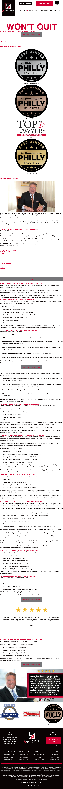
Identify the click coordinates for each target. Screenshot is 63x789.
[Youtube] (38, 786)
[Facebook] (25, 786)
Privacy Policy (39, 782)
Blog (51, 10)
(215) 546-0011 (11, 741)
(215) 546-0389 (11, 743)
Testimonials (44, 10)
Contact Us (57, 10)
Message (3, 268)
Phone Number (5, 263)
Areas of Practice (33, 10)
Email (2, 258)
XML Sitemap (23, 782)
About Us (22, 10)
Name (2, 253)
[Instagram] (34, 786)
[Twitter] (28, 786)
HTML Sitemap (31, 782)
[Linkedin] (31, 786)
